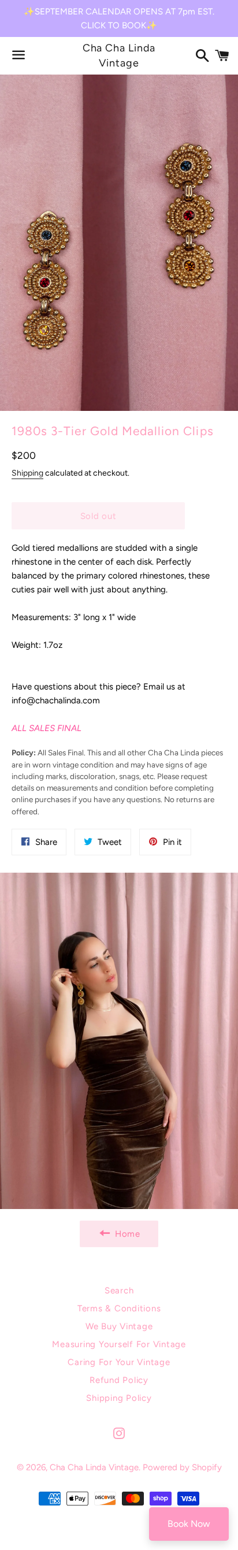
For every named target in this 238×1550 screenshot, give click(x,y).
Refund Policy (119, 1380)
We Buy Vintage (119, 1326)
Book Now (189, 1523)
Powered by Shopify (182, 1467)
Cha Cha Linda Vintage (119, 55)
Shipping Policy (118, 1398)
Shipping (27, 472)
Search (119, 1290)
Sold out (98, 516)
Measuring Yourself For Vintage (119, 1344)
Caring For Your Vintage (119, 1362)
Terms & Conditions (119, 1308)
